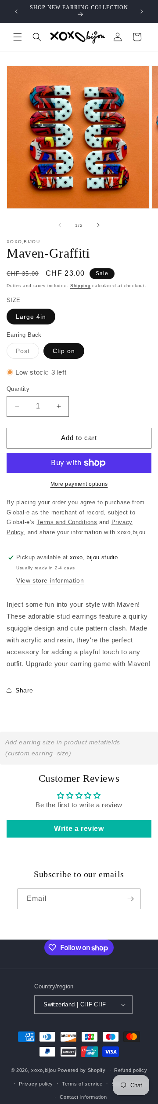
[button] (17, 37)
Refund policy (130, 1070)
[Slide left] (59, 225)
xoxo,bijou (43, 1070)
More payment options (79, 484)
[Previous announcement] (16, 11)
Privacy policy (36, 1083)
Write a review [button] (79, 828)
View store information (50, 580)
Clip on (64, 350)
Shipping (80, 285)
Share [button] (24, 690)
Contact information (83, 1097)
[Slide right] (98, 225)
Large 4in (31, 316)
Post (27, 353)
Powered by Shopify (81, 1070)
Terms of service (82, 1083)
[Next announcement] (141, 11)
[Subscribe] (130, 899)
